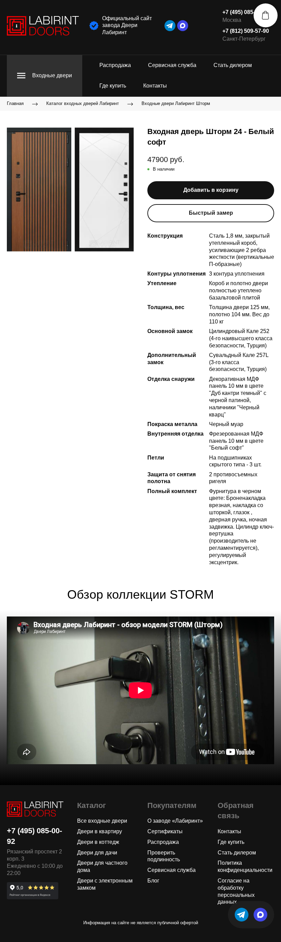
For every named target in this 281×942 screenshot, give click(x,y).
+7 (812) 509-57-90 (245, 31)
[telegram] (169, 25)
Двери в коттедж (98, 842)
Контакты (155, 86)
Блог (153, 881)
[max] (182, 25)
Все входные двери (102, 821)
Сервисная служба (172, 65)
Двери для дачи (97, 852)
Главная (15, 103)
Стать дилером (232, 65)
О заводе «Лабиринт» (175, 821)
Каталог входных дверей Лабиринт (82, 103)
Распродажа (115, 65)
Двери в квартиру (99, 831)
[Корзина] (266, 15)
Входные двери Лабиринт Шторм (176, 103)
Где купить (112, 86)
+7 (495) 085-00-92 (245, 12)
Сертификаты (165, 831)
